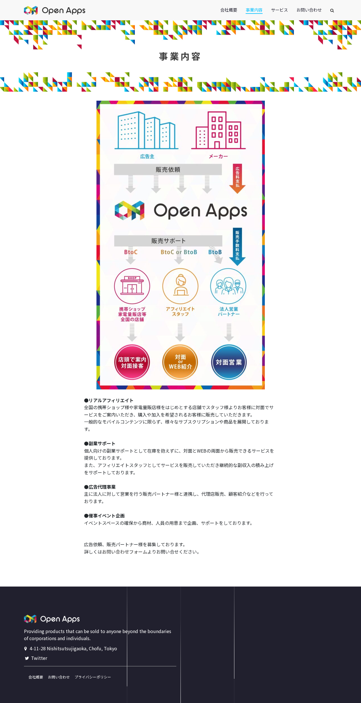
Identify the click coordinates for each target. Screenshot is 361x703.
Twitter (38, 657)
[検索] (332, 10)
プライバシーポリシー (91, 677)
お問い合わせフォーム (124, 551)
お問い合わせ (57, 677)
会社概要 (33, 677)
